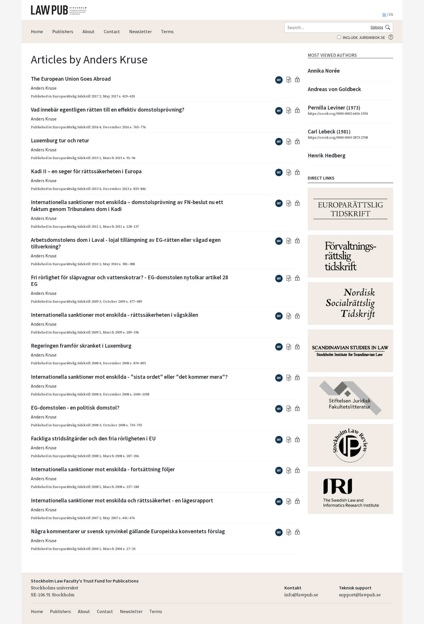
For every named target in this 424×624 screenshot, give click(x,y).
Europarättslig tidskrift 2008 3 (76, 425)
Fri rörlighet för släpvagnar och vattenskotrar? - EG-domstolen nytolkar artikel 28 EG (129, 280)
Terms (167, 31)
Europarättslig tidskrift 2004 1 (76, 548)
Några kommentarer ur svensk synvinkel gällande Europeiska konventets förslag (128, 531)
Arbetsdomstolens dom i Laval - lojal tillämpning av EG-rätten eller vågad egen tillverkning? (126, 243)
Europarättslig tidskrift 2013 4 (76, 188)
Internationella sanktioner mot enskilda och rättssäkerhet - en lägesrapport (122, 500)
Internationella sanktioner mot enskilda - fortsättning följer (103, 469)
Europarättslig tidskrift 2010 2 (76, 264)
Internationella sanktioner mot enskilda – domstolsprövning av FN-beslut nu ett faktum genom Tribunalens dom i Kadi (127, 205)
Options (377, 27)
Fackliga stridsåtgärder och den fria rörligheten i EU (93, 438)
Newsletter (140, 31)
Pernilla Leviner (334, 107)
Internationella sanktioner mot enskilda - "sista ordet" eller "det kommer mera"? (129, 376)
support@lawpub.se (360, 595)
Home (37, 31)
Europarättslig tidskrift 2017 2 (76, 96)
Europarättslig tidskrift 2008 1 (76, 456)
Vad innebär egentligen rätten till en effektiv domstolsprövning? (107, 109)
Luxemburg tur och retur (60, 140)
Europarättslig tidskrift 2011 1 (76, 226)
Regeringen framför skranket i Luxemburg (81, 345)
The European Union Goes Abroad (71, 78)
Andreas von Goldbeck (334, 89)
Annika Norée (324, 70)
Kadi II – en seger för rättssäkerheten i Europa (86, 171)
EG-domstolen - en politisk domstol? (75, 407)
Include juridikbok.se (363, 37)
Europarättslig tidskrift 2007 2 (76, 518)
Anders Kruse (44, 88)
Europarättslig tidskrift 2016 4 (76, 127)
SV (384, 14)
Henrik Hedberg (327, 155)
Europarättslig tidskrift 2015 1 (76, 158)
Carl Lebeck (329, 131)
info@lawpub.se (301, 595)
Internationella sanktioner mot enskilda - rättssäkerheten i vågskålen (114, 314)
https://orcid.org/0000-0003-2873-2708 (338, 137)
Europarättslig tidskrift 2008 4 (76, 363)
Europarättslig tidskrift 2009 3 (76, 301)
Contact (112, 31)
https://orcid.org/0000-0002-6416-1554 (338, 113)
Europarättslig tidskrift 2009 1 (76, 332)
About (88, 31)
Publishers (62, 31)
